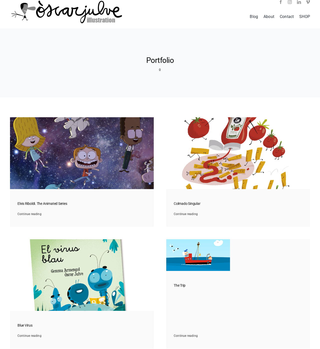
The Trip (180, 285)
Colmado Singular (187, 204)
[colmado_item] (238, 118)
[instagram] (290, 2)
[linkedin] (299, 2)
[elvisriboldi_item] (82, 118)
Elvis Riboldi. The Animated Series (42, 204)
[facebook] (281, 2)
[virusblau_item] (82, 240)
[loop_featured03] (198, 240)
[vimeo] (308, 2)
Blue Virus (25, 325)
